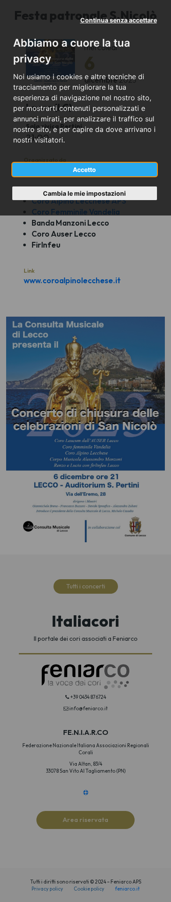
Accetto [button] (84, 169)
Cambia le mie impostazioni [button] (84, 193)
